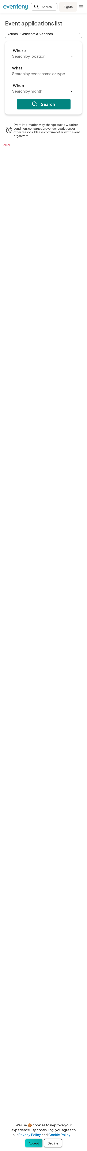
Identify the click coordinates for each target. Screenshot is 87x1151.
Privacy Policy (29, 1134)
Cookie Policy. (59, 1134)
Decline (53, 1143)
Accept (34, 1143)
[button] (44, 7)
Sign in (68, 7)
